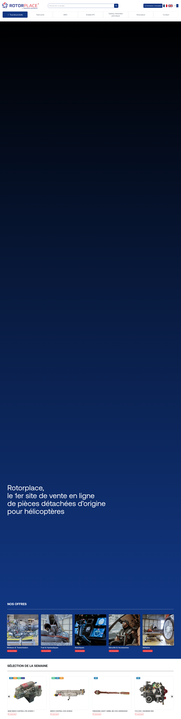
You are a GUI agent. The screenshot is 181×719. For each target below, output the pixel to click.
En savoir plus (12, 714)
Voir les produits (12, 651)
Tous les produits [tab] (16, 15)
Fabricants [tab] (40, 15)
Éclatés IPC (90, 15)
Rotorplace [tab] (141, 15)
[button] (9, 696)
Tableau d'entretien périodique (115, 14)
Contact (166, 15)
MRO (65, 15)
